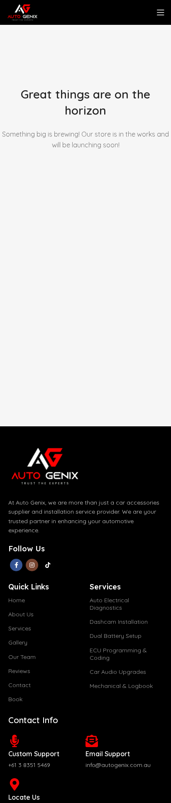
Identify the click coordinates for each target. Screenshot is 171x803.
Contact (19, 685)
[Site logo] (22, 11)
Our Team (22, 657)
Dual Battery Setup (116, 636)
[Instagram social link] (32, 565)
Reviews (19, 671)
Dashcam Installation (119, 621)
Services (19, 628)
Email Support (108, 754)
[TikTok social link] (48, 565)
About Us (21, 614)
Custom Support (33, 754)
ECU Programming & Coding (118, 654)
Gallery (17, 642)
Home (16, 600)
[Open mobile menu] (160, 12)
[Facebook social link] (16, 565)
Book (15, 699)
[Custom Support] (14, 741)
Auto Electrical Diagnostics (109, 603)
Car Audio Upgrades (118, 672)
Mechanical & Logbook (121, 686)
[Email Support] (92, 741)
